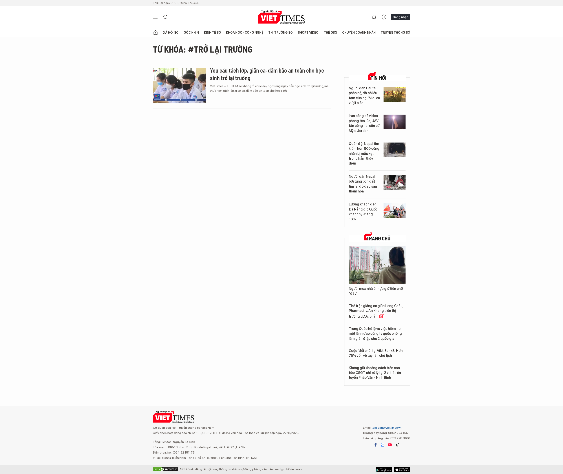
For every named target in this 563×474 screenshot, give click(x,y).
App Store (384, 469)
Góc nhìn (191, 32)
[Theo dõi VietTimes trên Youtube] (390, 445)
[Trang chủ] (155, 32)
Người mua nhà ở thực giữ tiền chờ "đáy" (376, 291)
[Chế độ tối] (383, 17)
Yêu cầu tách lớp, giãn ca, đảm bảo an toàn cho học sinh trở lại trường (267, 74)
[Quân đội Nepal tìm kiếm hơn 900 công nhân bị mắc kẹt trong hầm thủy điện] (395, 150)
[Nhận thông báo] (374, 17)
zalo (382, 445)
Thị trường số (280, 32)
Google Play (402, 469)
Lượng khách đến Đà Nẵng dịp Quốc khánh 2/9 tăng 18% (363, 211)
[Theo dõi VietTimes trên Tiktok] (397, 445)
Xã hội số (171, 32)
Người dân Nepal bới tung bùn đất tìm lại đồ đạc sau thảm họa (363, 183)
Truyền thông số (395, 32)
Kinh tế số (212, 32)
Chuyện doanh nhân (359, 32)
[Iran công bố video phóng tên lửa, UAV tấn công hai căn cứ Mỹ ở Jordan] (395, 122)
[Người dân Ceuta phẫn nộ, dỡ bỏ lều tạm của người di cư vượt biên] (395, 94)
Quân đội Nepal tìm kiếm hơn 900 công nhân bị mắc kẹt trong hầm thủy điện (364, 154)
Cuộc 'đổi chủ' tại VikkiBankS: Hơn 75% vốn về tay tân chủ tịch (376, 353)
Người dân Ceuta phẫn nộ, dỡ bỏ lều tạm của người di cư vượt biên (364, 95)
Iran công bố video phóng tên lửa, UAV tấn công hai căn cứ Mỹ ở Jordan (364, 123)
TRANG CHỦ (378, 238)
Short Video (308, 32)
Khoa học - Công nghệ (244, 32)
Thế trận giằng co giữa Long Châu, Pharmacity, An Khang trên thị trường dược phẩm (376, 311)
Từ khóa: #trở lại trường (203, 49)
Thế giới (330, 32)
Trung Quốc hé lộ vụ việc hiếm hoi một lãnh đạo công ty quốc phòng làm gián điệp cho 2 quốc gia (375, 334)
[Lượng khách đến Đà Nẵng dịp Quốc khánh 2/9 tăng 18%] (395, 210)
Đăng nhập (400, 17)
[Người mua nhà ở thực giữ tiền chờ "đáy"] (377, 265)
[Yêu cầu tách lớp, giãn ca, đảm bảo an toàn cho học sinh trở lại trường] (179, 85)
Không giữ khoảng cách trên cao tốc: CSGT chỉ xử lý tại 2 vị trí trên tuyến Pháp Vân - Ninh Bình (375, 373)
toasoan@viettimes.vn (386, 427)
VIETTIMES (281, 17)
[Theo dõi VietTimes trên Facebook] (375, 445)
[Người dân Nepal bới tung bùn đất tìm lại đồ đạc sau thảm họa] (395, 182)
